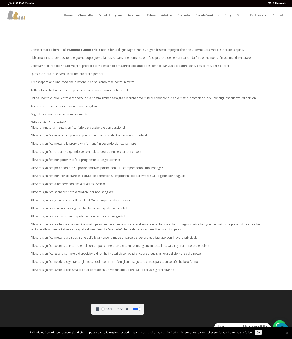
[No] (287, 333)
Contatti (279, 15)
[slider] (103, 309)
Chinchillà (85, 15)
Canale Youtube (207, 15)
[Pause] (97, 309)
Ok (258, 332)
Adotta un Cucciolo (175, 15)
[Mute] (128, 309)
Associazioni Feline (142, 15)
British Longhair (110, 15)
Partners (256, 15)
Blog (228, 15)
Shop (240, 15)
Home (68, 15)
